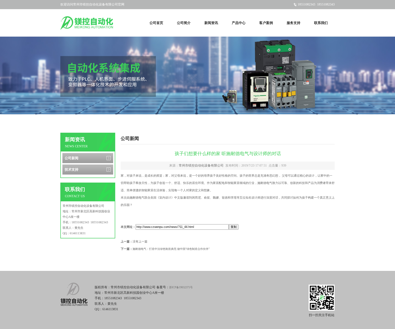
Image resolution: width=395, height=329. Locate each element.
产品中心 (239, 23)
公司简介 (184, 23)
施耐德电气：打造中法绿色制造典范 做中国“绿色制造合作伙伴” (171, 249)
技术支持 (71, 169)
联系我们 (321, 23)
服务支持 (293, 23)
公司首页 (156, 23)
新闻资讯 (211, 23)
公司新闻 (71, 158)
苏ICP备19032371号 (181, 287)
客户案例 (266, 23)
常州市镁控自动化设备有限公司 (201, 165)
